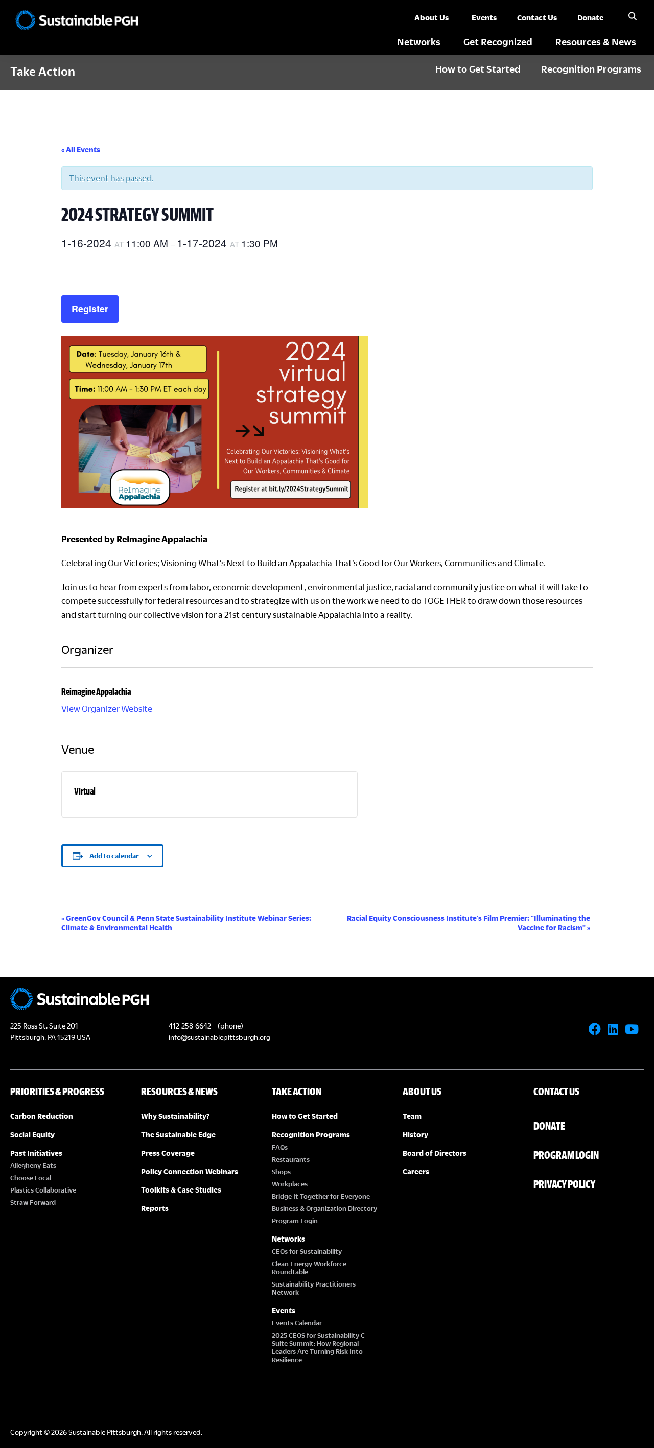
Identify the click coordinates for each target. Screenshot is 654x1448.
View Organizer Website (106, 708)
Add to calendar (114, 855)
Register (90, 308)
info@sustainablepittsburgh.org (219, 1037)
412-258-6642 (190, 1026)
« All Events (80, 149)
